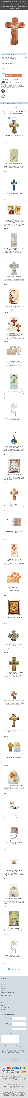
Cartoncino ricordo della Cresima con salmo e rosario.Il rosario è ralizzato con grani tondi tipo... (14, 252)
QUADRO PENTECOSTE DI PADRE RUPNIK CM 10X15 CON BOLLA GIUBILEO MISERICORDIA (14, 225)
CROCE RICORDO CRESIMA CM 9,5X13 (14, 729)
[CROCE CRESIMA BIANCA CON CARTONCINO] (14, 466)
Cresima (19, 103)
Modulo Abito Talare (5, 1007)
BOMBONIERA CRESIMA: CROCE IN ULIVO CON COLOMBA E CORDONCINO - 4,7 (14, 701)
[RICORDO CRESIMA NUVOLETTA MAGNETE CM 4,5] (14, 861)
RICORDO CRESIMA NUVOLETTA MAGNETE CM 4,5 (14, 871)
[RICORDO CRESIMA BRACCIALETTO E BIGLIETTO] (14, 522)
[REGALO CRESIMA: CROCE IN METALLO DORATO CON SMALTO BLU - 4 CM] (14, 183)
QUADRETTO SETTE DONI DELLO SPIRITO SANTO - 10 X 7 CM (14, 164)
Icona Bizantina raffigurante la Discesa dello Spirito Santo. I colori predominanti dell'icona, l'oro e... (14, 619)
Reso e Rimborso (5, 1002)
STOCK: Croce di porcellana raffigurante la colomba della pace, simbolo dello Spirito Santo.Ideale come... (14, 310)
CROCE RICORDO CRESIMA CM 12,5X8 (14, 757)
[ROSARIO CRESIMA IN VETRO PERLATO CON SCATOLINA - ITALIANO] (14, 946)
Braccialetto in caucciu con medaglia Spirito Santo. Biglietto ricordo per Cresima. (14, 534)
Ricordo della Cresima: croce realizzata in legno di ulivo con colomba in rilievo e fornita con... (14, 704)
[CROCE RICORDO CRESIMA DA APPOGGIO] (14, 268)
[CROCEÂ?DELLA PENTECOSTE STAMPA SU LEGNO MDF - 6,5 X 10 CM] (14, 663)
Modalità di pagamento (6, 999)
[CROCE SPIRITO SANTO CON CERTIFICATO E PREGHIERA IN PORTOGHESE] (14, 550)
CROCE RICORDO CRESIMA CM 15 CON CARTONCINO (14, 503)
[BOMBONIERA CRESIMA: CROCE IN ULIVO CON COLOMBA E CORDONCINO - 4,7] (14, 692)
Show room (3, 986)
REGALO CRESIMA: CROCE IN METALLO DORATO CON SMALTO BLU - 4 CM (14, 192)
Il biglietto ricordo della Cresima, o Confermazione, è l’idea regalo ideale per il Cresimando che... (14, 366)
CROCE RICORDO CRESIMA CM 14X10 (14, 135)
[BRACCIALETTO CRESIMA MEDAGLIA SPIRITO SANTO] (14, 833)
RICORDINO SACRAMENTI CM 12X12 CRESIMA (14, 645)
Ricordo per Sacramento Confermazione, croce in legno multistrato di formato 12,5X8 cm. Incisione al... (14, 760)
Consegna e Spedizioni (6, 1000)
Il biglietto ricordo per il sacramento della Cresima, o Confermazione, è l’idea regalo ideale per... (14, 592)
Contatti (3, 984)
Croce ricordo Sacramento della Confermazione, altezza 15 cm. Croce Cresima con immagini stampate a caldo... (14, 506)
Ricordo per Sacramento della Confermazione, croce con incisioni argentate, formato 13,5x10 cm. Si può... (14, 138)
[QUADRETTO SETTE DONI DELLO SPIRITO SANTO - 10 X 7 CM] (14, 155)
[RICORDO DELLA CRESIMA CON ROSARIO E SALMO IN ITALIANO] (14, 239)
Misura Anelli (4, 1009)
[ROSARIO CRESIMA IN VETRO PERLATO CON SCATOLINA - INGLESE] (14, 409)
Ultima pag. (17, 117)
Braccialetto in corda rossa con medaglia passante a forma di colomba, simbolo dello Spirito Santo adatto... (14, 817)
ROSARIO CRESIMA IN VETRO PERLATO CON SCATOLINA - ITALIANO (14, 956)
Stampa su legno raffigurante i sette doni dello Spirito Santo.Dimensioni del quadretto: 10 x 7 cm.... (14, 167)
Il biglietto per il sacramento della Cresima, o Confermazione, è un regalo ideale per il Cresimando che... (14, 393)
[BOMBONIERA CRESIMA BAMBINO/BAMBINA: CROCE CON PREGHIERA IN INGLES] (14, 350)
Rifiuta (17, 8)
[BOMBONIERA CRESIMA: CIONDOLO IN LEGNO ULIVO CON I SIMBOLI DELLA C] (14, 437)
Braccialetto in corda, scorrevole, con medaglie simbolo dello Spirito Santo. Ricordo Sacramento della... (14, 846)
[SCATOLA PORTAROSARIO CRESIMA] (14, 776)
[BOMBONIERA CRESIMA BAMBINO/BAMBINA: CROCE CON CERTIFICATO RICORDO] (14, 324)
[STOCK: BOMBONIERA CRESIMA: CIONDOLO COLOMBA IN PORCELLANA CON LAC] (14, 296)
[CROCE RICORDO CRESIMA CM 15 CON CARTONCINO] (14, 494)
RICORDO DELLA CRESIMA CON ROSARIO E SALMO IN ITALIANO (14, 249)
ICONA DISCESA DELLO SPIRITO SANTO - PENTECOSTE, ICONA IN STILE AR (14, 616)
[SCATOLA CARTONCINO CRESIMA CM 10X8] (14, 890)
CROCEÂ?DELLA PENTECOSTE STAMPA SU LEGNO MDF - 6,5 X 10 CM (14, 673)
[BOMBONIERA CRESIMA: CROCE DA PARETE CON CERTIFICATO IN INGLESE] (14, 381)
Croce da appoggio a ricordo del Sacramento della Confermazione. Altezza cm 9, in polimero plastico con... (14, 280)
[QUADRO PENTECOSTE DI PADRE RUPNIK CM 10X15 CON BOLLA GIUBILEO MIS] (14, 209)
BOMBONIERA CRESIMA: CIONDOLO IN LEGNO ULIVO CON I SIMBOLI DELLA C (14, 447)
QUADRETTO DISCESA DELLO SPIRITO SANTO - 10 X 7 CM (14, 927)
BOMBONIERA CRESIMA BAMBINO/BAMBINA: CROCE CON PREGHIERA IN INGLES (14, 363)
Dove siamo (4, 982)
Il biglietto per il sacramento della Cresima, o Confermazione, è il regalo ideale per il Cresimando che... (14, 338)
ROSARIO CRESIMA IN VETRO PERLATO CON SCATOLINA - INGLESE (14, 418)
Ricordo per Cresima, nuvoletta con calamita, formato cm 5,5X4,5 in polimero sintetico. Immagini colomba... (14, 874)
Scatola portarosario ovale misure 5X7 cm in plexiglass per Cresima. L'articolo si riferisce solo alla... (14, 788)
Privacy (2, 990)
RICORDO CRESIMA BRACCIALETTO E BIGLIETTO (14, 532)
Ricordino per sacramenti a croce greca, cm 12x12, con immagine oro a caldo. (14, 648)
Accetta (12, 8)
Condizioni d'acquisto (6, 995)
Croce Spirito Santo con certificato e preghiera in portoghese (14, 564)
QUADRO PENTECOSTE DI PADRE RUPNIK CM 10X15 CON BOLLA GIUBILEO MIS (14, 221)
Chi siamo (3, 981)
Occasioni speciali (11, 103)
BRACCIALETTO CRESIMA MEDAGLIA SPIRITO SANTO (14, 842)
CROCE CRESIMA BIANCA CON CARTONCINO (14, 475)
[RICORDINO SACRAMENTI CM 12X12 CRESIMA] (14, 635)
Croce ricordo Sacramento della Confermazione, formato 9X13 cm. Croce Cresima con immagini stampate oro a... (14, 731)
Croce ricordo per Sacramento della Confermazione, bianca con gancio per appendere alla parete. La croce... (14, 478)
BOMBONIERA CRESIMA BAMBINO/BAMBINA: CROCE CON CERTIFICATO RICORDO (14, 334)
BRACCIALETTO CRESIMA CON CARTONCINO (14, 814)
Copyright (3, 988)
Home (3, 103)
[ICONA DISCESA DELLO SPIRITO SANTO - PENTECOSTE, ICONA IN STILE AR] (14, 607)
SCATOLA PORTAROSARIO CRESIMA (14, 785)
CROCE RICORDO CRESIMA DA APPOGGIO (14, 277)
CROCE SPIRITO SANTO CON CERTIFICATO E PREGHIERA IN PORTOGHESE (14, 561)
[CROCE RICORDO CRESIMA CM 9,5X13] (14, 720)
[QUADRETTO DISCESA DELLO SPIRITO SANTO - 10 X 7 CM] (14, 918)
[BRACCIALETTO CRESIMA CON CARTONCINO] (14, 805)
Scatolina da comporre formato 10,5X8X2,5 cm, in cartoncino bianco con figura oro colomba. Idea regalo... (14, 902)
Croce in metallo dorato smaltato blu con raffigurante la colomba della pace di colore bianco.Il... (14, 195)
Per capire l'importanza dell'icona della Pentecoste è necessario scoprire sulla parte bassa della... (14, 676)
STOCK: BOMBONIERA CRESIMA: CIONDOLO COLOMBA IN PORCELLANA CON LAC (14, 306)
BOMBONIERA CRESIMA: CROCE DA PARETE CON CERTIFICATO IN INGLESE (14, 390)
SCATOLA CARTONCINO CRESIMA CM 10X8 (14, 899)
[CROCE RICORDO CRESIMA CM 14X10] (14, 126)
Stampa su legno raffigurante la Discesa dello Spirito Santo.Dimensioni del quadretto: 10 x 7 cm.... (14, 930)
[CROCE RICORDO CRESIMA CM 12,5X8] (14, 746)
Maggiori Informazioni (22, 6)
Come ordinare (4, 997)
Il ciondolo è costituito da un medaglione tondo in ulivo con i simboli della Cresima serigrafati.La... (14, 450)
